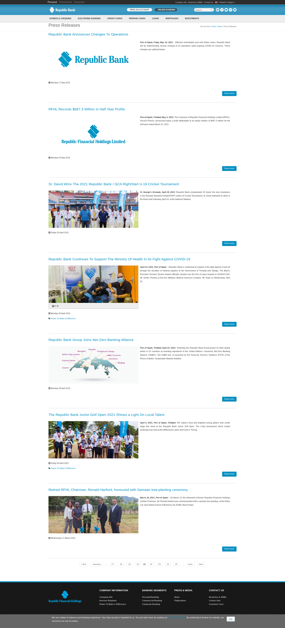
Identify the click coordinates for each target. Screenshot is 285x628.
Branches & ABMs (195, 2)
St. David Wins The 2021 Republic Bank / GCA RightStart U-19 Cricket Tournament (113, 184)
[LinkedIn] (235, 10)
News (220, 26)
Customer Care (216, 604)
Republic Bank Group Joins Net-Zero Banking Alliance (91, 340)
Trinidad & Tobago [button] (226, 2)
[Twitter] (222, 10)
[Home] (62, 10)
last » (201, 564)
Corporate (79, 2)
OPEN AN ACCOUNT (139, 10)
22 (151, 564)
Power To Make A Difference (63, 318)
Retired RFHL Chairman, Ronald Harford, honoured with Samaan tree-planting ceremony (118, 490)
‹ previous (96, 564)
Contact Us (208, 2)
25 (176, 564)
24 (168, 564)
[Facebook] (217, 10)
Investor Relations (108, 600)
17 (112, 564)
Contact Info (214, 600)
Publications (180, 600)
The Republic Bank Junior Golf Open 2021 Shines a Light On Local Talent (106, 415)
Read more (229, 93)
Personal (53, 2)
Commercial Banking (152, 600)
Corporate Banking (151, 604)
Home (213, 26)
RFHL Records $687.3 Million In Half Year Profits (86, 109)
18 (121, 564)
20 (138, 564)
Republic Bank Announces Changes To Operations (88, 34)
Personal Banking (150, 597)
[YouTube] (226, 10)
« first (83, 564)
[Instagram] (230, 10)
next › (190, 564)
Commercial (65, 2)
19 (129, 564)
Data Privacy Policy (177, 617)
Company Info (181, 2)
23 (159, 564)
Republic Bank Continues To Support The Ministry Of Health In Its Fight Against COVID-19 (119, 259)
